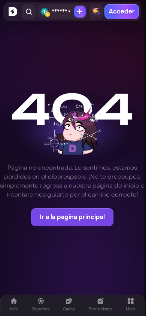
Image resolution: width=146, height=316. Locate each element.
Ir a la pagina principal (72, 217)
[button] (130, 304)
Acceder (122, 11)
